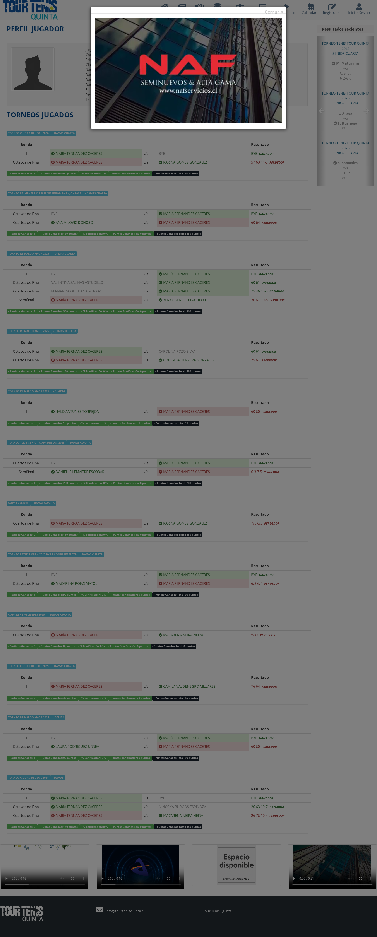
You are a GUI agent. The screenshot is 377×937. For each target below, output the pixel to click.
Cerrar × (274, 12)
